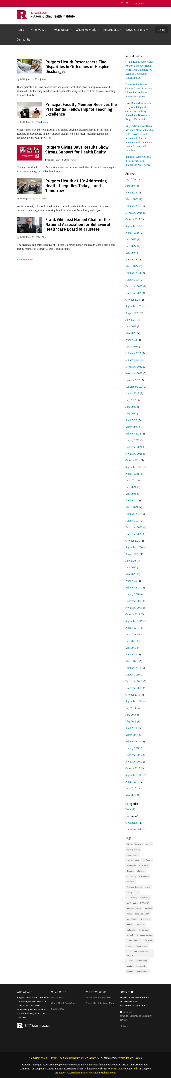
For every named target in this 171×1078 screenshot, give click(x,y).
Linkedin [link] (124, 1026)
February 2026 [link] (133, 206)
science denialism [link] (133, 940)
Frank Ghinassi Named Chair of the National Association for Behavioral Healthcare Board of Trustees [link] (77, 224)
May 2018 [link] (130, 721)
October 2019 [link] (132, 614)
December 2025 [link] (133, 212)
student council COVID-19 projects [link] (137, 953)
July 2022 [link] (130, 400)
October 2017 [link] (132, 768)
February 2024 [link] (133, 272)
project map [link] (143, 929)
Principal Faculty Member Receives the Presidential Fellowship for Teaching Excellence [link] (81, 109)
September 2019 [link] (134, 621)
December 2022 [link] (133, 366)
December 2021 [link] (133, 447)
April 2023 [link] (131, 339)
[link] (149, 3)
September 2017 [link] (134, 775)
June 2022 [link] (130, 406)
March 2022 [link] (131, 426)
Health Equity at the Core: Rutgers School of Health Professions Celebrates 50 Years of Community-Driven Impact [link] (139, 69)
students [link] (130, 960)
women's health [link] (143, 971)
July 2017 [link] (130, 788)
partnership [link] (131, 929)
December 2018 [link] (133, 681)
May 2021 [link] (130, 493)
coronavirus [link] (131, 865)
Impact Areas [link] (57, 997)
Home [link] (20, 30)
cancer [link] (148, 844)
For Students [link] (111, 30)
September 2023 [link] (134, 306)
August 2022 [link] (132, 393)
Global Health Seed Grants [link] (63, 1003)
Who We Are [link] (38, 30)
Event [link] (128, 809)
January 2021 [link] (132, 520)
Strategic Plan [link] (57, 1008)
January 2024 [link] (132, 279)
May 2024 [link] (130, 252)
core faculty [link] (146, 860)
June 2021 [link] (130, 487)
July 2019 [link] (130, 634)
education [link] (140, 870)
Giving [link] (161, 30)
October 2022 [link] (132, 380)
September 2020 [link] (134, 547)
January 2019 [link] (132, 674)
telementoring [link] (142, 960)
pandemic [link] (140, 924)
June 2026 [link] (130, 185)
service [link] (129, 945)
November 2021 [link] (133, 453)
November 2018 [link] (133, 688)
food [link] (137, 892)
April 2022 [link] (131, 420)
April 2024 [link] (131, 259)
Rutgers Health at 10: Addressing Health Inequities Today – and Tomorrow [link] (76, 185)
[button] (122, 4)
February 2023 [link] (133, 353)
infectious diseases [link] (134, 908)
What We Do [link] (61, 30)
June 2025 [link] (130, 239)
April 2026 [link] (131, 192)
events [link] (147, 887)
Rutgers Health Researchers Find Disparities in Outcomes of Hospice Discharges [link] (77, 66)
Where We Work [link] (86, 30)
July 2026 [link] (130, 179)
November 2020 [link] (133, 534)
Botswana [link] (139, 844)
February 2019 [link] (133, 667)
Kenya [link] (129, 913)
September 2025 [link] (134, 226)
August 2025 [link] (132, 232)
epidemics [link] (131, 881)
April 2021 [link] (131, 500)
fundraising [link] (144, 897)
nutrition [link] (130, 924)
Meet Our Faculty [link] (142, 913)
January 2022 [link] (132, 440)
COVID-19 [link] (143, 865)
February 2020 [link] (133, 587)
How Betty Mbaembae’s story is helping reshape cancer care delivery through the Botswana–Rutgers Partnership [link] (138, 111)
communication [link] (133, 860)
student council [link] (141, 945)
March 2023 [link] (131, 346)
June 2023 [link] (130, 326)
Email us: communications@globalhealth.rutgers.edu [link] (136, 1015)
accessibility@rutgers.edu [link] (124, 1068)
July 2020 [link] (130, 560)
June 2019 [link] (130, 641)
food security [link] (132, 897)
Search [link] (138, 1057)
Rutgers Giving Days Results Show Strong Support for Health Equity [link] (77, 149)
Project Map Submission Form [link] (100, 1003)
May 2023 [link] (130, 333)
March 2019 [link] (131, 661)
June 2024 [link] (130, 246)
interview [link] (148, 908)
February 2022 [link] (133, 433)
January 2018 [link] (132, 748)
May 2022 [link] (130, 413)
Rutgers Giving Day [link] (145, 935)
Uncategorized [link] (133, 829)
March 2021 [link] (131, 507)
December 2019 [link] (133, 601)
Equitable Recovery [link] (134, 887)
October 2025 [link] (132, 219)
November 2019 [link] (133, 607)
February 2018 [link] (133, 741)
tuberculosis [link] (141, 966)
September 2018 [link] (134, 701)
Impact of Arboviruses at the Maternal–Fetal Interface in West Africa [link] (138, 160)
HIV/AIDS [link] (144, 903)
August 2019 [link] (132, 627)
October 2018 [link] (132, 694)
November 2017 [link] (133, 761)
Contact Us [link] (23, 40)
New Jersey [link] (145, 919)
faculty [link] (129, 892)
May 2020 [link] (130, 574)
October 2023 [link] (132, 299)
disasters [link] (130, 870)
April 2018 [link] (131, 728)
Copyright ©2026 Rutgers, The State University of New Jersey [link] (62, 1057)
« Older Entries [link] (25, 259)
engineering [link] (131, 876)
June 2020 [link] (130, 567)
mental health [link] (132, 919)
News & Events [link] (135, 30)
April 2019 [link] (131, 654)
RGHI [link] (23, 79)
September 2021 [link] (134, 467)
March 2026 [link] (131, 199)
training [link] (130, 966)
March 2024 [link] (131, 266)
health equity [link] (132, 903)
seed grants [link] (148, 940)
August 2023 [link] (132, 313)
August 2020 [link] (132, 554)
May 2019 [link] (130, 647)
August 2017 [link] (132, 781)
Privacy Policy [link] (125, 1057)
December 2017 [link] (133, 754)
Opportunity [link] (131, 822)
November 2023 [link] (133, 293)
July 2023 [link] (130, 319)
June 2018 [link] (130, 714)
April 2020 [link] (131, 580)
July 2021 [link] (130, 480)
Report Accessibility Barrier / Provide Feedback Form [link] (87, 1072)
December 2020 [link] (133, 527)
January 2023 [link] (132, 360)
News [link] (44, 79)
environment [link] (144, 876)
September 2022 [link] (134, 386)
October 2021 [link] (132, 460)
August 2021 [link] (132, 473)
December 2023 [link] (133, 286)
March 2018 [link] (131, 734)
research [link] (130, 935)
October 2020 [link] (132, 540)
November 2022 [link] (133, 373)
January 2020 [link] (132, 594)
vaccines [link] (130, 971)
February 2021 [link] (133, 513)
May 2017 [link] (130, 795)
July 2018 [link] (130, 708)
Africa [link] (129, 844)
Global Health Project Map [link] (98, 997)
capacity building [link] (133, 849)
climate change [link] (132, 854)
